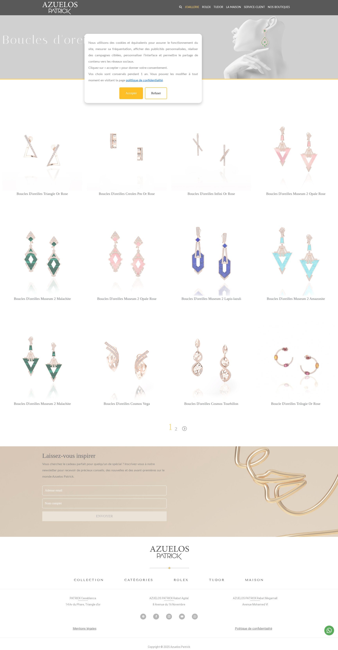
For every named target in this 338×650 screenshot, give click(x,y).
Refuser (156, 93)
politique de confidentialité (144, 80)
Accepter (131, 93)
